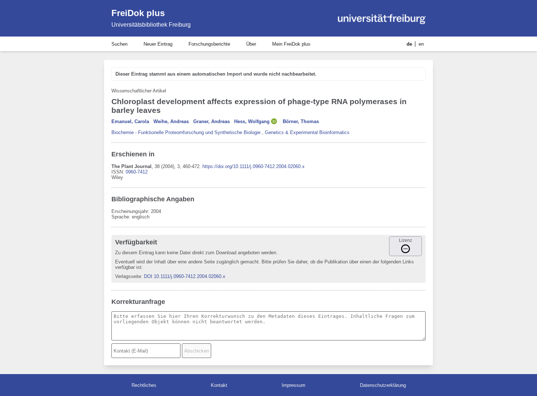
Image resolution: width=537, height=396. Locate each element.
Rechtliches (144, 385)
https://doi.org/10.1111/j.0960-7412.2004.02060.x (253, 166)
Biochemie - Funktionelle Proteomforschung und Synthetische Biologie (185, 132)
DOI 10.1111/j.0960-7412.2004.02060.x (184, 276)
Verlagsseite (128, 276)
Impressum (293, 385)
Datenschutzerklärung (383, 385)
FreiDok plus (138, 13)
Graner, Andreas (211, 121)
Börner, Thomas (301, 121)
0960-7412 (137, 172)
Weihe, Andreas (171, 121)
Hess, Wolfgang (252, 121)
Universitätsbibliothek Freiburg (151, 25)
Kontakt (219, 385)
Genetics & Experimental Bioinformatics (307, 132)
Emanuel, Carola (130, 121)
